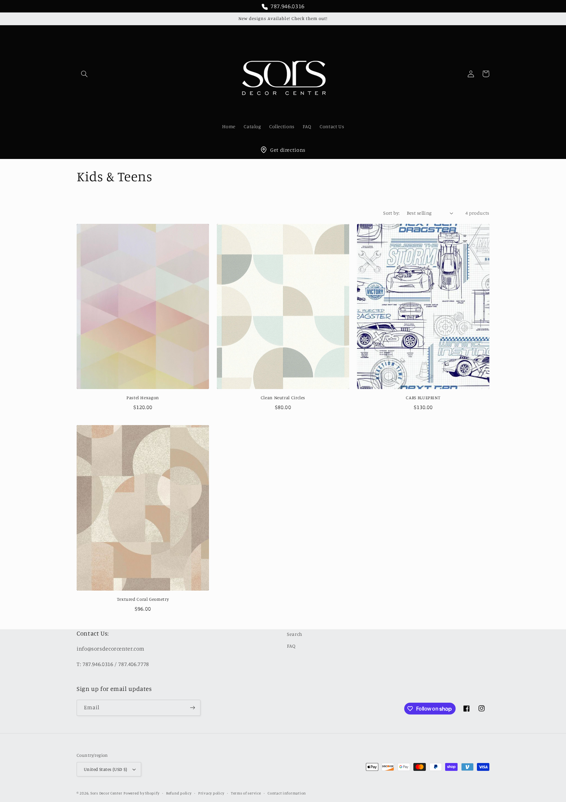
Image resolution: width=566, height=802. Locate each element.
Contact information (287, 793)
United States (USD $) (105, 769)
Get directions (288, 150)
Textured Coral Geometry (143, 599)
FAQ (291, 646)
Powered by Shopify (141, 793)
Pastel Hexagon (142, 397)
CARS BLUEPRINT (423, 397)
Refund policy (179, 793)
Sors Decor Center (106, 793)
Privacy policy (211, 793)
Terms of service (246, 793)
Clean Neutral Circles (283, 397)
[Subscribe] (192, 708)
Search (294, 634)
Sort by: (391, 213)
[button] (84, 73)
